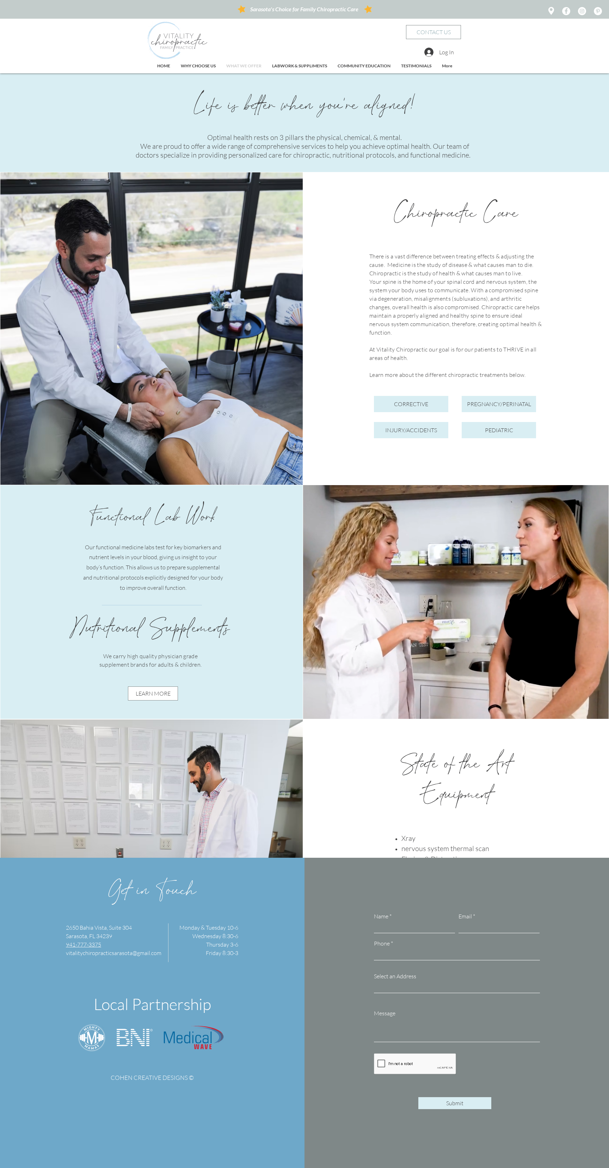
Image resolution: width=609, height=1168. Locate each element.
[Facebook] (566, 11)
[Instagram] (582, 11)
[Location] (551, 10)
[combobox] (457, 986)
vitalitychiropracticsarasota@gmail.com (113, 952)
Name (381, 916)
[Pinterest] (598, 11)
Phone (382, 943)
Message (384, 1013)
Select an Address (395, 976)
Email (465, 916)
